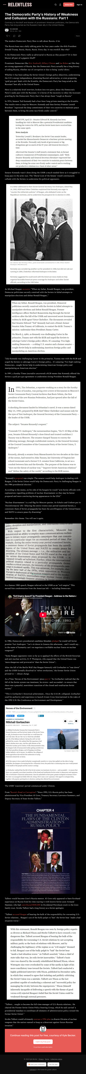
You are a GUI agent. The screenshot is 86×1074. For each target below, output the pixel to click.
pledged (55, 641)
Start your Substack (37, 1064)
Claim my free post (43, 1042)
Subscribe (69, 5)
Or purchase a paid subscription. (43, 1047)
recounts (26, 289)
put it (47, 679)
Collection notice (56, 1059)
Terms (47, 1059)
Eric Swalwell (35, 63)
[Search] (55, 5)
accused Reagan (20, 914)
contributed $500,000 (30, 904)
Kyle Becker (14, 29)
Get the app (53, 1064)
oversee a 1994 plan (42, 1019)
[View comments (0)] (14, 36)
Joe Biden (64, 63)
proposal (19, 478)
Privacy (41, 1059)
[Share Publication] (60, 5)
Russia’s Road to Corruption (23, 792)
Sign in (79, 5)
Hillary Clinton (48, 63)
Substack (32, 1070)
